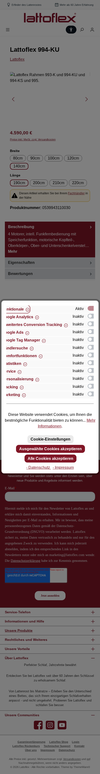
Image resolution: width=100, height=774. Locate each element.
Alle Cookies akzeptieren (50, 458)
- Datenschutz (38, 467)
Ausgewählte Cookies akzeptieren (50, 449)
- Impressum (63, 467)
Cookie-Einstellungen (50, 439)
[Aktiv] (93, 308)
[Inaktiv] (93, 316)
